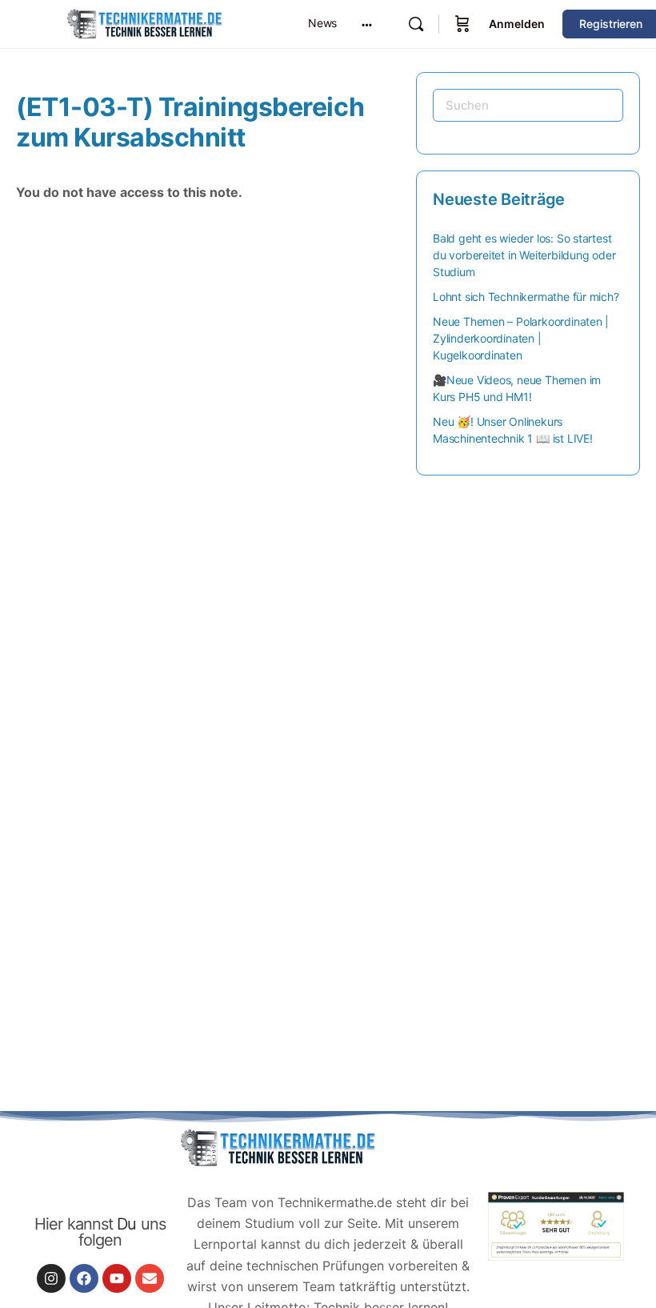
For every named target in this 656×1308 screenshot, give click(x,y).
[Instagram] (51, 1278)
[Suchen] (416, 24)
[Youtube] (116, 1278)
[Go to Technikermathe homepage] (144, 22)
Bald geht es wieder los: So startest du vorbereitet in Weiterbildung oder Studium (524, 255)
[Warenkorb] (462, 24)
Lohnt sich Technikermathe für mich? (526, 296)
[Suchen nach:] (528, 105)
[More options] (367, 24)
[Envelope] (149, 1278)
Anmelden (517, 23)
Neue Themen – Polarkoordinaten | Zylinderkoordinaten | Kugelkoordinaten (521, 338)
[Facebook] (84, 1278)
